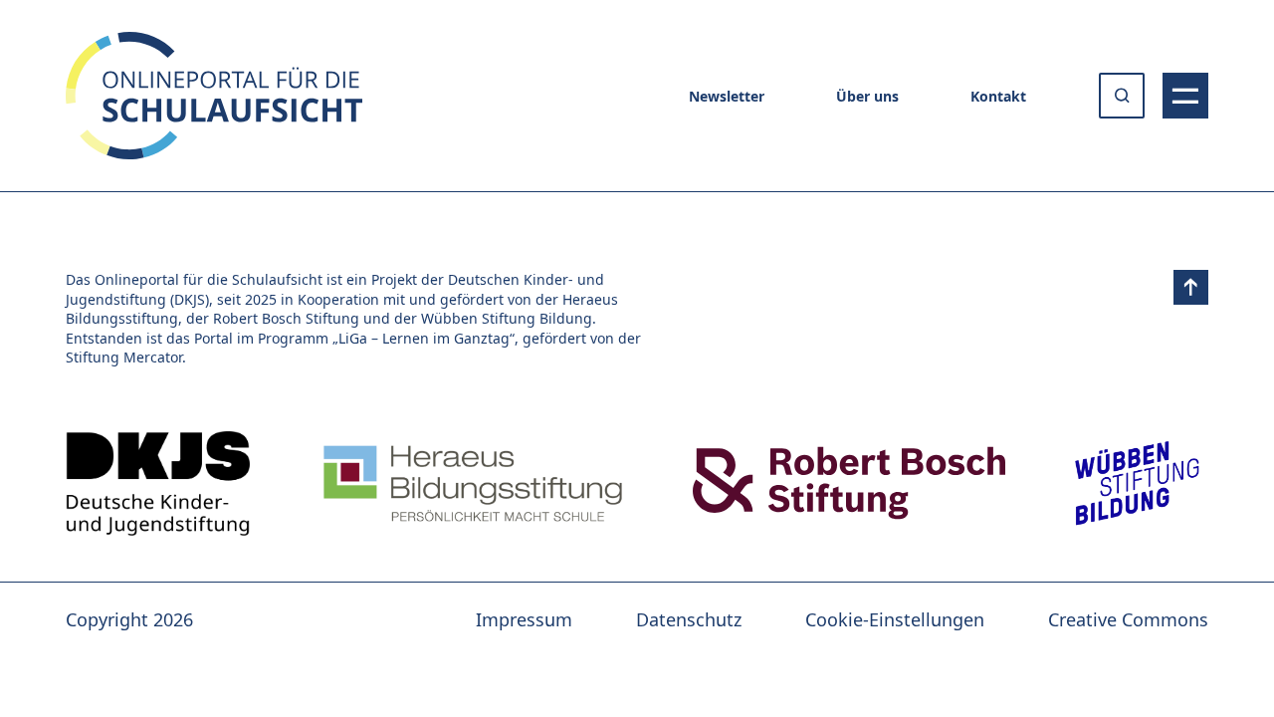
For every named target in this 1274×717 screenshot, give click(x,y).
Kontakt (998, 96)
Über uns (867, 96)
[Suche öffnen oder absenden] (1122, 96)
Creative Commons (1128, 619)
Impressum (524, 619)
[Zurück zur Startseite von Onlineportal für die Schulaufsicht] (158, 483)
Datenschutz (689, 619)
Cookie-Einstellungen (894, 619)
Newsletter (726, 96)
